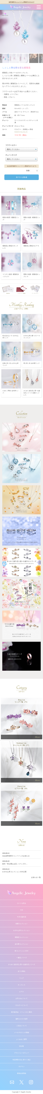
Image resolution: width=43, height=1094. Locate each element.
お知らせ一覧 (36, 877)
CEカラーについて (21, 131)
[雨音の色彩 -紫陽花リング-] (32, 205)
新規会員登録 (21, 1073)
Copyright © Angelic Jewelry (21, 1092)
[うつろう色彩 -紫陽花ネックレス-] (11, 262)
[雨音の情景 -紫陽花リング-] (11, 205)
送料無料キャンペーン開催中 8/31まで (21, 2)
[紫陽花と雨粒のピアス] (32, 234)
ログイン (22, 1066)
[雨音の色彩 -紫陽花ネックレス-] (32, 262)
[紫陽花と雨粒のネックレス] (11, 234)
